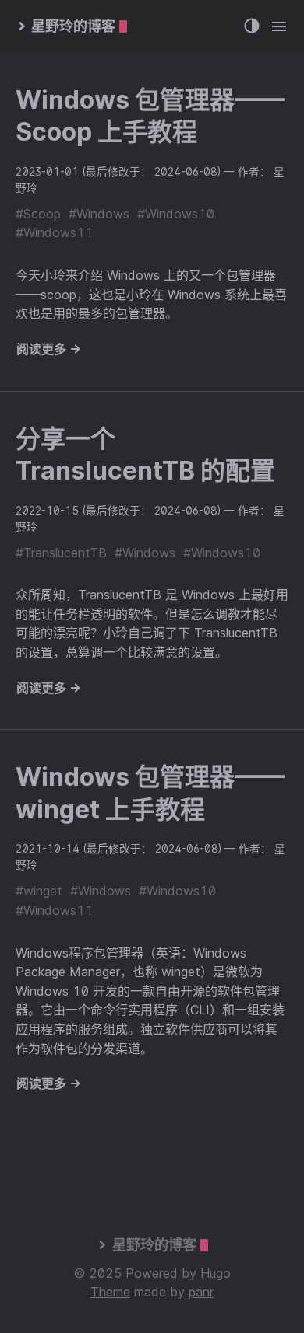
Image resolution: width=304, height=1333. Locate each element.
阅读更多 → (48, 349)
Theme (110, 1292)
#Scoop (38, 214)
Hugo (215, 1273)
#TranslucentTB (61, 552)
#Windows (99, 214)
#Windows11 (55, 232)
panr (201, 1292)
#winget (39, 891)
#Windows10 (175, 214)
